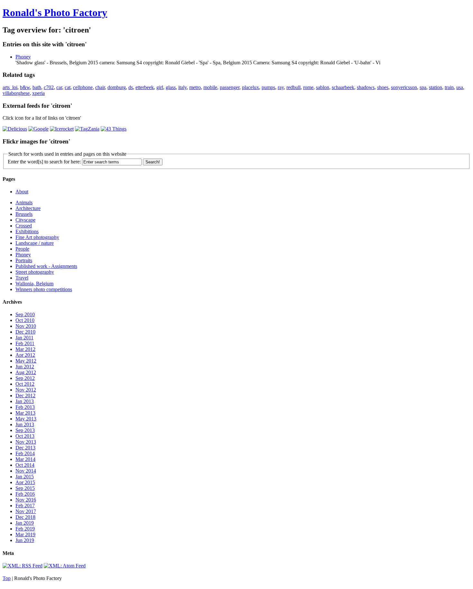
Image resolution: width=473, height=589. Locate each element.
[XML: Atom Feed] (65, 565)
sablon (322, 87)
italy (182, 87)
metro (195, 87)
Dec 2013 (25, 447)
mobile (210, 87)
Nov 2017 (25, 511)
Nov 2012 (25, 389)
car (59, 87)
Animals (23, 202)
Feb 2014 (25, 453)
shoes (382, 87)
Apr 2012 (25, 355)
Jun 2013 (24, 424)
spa (423, 87)
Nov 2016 (25, 499)
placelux (250, 87)
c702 (49, 87)
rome (308, 87)
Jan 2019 (24, 523)
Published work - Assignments (46, 266)
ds (130, 87)
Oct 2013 (24, 436)
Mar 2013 (25, 413)
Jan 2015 (24, 476)
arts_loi (10, 87)
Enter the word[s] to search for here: (44, 161)
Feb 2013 (25, 407)
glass (171, 87)
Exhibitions (27, 231)
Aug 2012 (25, 372)
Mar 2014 (25, 459)
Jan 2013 (24, 401)
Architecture (28, 208)
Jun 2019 (24, 540)
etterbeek (144, 87)
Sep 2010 (25, 314)
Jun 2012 (24, 366)
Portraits (23, 260)
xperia (38, 93)
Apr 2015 (25, 482)
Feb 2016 (25, 494)
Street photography (34, 272)
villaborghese (16, 93)
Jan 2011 (24, 337)
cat (67, 87)
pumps (268, 87)
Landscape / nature (34, 243)
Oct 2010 (24, 320)
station (435, 87)
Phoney (23, 57)
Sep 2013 (25, 430)
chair (100, 87)
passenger (229, 87)
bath (36, 87)
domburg (116, 87)
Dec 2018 (25, 517)
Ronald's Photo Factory (55, 12)
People (22, 249)
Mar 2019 (25, 534)
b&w (25, 87)
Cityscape (25, 220)
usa (459, 87)
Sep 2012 (25, 378)
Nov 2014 (25, 471)
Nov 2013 (25, 442)
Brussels (23, 214)
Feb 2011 (24, 343)
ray (281, 87)
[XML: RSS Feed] (22, 565)
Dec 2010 (25, 332)
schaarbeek (343, 87)
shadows (366, 87)
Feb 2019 (25, 528)
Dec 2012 (25, 395)
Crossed (23, 225)
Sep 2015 (25, 488)
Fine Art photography (37, 237)
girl (159, 87)
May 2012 (25, 361)
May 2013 (25, 418)
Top (7, 578)
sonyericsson (404, 87)
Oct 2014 (24, 465)
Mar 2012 (25, 349)
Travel (21, 278)
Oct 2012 (24, 384)
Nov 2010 (25, 326)
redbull (293, 87)
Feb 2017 (25, 505)
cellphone (83, 87)
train (449, 87)
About (21, 191)
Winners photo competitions (43, 289)
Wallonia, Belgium (34, 283)
